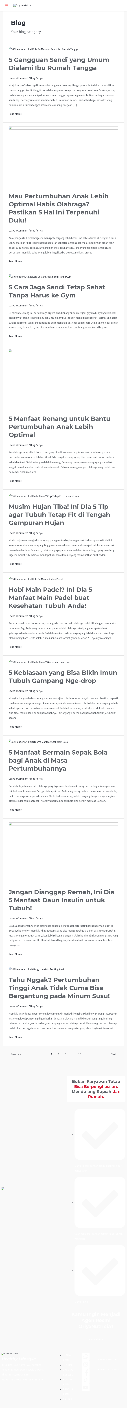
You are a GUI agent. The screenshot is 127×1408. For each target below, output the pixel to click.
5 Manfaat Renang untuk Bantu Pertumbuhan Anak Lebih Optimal (59, 427)
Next (115, 1054)
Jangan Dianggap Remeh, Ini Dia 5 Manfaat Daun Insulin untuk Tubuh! (61, 900)
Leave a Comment (18, 78)
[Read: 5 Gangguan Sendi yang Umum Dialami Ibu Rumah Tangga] (43, 49)
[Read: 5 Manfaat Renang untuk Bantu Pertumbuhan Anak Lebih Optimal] (63, 379)
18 (79, 1054)
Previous (14, 1054)
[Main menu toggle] (6, 5)
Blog (32, 78)
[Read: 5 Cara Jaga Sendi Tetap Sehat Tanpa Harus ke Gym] (40, 276)
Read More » (15, 113)
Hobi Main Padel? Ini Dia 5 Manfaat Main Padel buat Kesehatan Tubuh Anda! (50, 597)
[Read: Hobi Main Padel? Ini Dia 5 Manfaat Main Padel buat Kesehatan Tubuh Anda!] (36, 579)
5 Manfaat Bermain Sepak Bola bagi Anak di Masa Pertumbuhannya (58, 760)
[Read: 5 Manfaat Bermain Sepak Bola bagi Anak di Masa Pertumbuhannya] (38, 741)
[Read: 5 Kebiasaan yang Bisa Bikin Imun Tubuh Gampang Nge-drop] (40, 662)
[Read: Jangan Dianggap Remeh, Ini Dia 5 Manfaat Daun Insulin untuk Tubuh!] (63, 853)
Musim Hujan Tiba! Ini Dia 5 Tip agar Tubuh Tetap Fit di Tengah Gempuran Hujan (59, 514)
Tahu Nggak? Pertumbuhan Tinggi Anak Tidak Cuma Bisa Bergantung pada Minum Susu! (59, 988)
